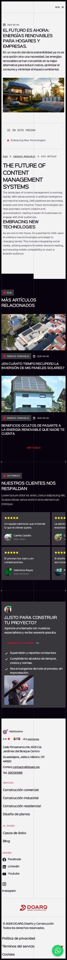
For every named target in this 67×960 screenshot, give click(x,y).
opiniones (33, 739)
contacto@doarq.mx (26, 767)
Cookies (8, 954)
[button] (50, 7)
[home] (17, 7)
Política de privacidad (18, 938)
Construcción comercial (21, 790)
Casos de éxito (14, 833)
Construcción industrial (21, 798)
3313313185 (15, 773)
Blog (6, 841)
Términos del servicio (18, 946)
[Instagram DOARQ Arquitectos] (4, 885)
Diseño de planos (16, 814)
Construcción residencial (22, 806)
